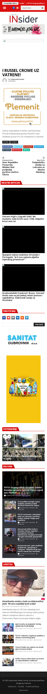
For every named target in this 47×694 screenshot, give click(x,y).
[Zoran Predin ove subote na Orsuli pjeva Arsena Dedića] (8, 650)
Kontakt (21, 686)
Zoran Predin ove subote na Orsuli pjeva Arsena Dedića (29, 648)
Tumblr (7, 150)
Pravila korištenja (32, 686)
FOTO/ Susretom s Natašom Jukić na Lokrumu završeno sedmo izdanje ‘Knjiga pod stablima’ (29, 517)
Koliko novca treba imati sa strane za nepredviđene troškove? (29, 660)
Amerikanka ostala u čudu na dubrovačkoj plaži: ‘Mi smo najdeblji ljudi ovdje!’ (22, 602)
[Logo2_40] (22, 350)
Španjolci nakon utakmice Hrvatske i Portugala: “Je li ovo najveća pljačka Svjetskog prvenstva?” (21, 257)
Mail (27, 150)
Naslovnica (12, 686)
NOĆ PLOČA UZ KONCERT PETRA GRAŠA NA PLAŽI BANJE (28, 625)
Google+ (29, 146)
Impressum (23, 690)
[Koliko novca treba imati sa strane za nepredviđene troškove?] (8, 662)
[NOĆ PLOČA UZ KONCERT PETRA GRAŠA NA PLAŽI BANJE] (8, 627)
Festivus (27, 683)
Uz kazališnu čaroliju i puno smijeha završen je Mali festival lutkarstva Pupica (29, 504)
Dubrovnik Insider (17, 79)
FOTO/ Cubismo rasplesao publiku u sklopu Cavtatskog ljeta (30, 637)
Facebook (8, 146)
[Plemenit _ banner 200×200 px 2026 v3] (22, 125)
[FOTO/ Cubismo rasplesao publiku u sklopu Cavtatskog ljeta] (8, 639)
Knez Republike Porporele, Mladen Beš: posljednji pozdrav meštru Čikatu (10, 167)
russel (6, 142)
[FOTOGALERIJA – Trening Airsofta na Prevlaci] (23, 447)
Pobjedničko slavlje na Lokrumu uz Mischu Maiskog (38, 166)
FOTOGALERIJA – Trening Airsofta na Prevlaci (22, 457)
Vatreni (14, 142)
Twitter (19, 146)
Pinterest (17, 150)
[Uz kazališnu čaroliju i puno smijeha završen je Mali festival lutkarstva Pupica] (10, 505)
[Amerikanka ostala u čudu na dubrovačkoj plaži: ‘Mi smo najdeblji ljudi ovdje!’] (23, 583)
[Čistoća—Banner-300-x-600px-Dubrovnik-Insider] (23, 422)
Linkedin (39, 146)
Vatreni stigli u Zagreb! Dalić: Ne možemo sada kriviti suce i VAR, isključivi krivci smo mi (23, 219)
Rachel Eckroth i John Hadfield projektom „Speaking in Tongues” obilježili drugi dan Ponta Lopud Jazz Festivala (30, 548)
